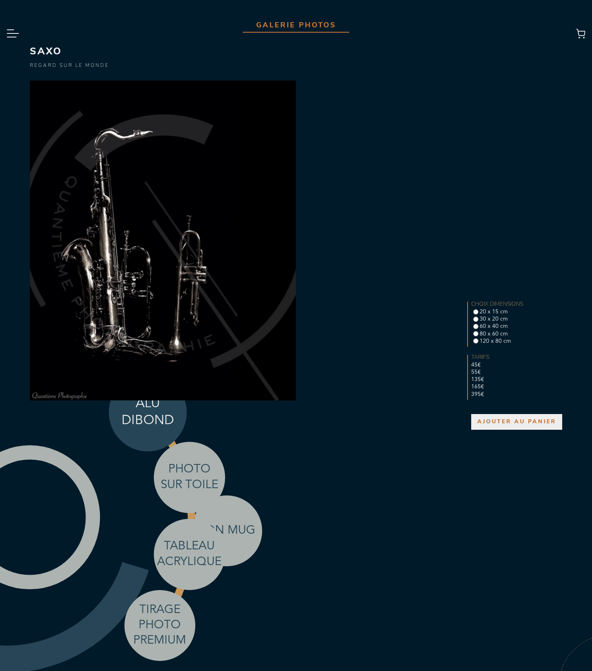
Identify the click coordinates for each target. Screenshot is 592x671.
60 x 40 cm (494, 326)
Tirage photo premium (159, 625)
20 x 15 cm (494, 312)
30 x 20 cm (494, 319)
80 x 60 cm (494, 334)
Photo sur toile (189, 477)
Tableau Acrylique (189, 554)
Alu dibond (148, 412)
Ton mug (226, 530)
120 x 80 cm (495, 341)
